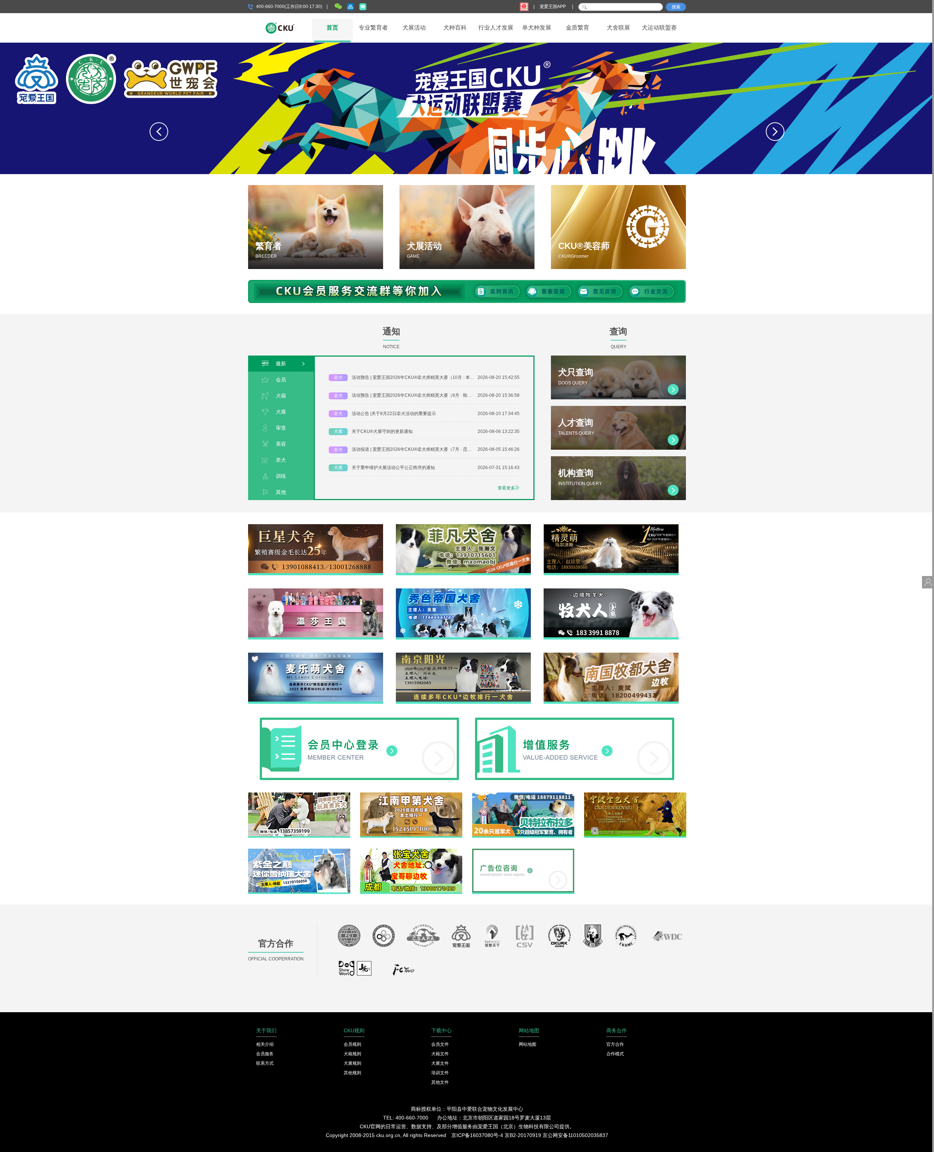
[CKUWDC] (666, 937)
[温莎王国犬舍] (315, 591)
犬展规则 (352, 1063)
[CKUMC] (626, 937)
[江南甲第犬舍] (411, 795)
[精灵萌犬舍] (611, 526)
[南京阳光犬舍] (463, 655)
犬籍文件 (440, 1053)
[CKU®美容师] (618, 227)
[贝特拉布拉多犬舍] (523, 795)
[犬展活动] (467, 227)
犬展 (281, 412)
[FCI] (349, 937)
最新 (281, 363)
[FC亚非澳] (384, 937)
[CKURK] (559, 937)
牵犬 (281, 460)
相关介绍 (265, 1044)
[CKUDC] (593, 937)
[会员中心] (359, 720)
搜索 (676, 6)
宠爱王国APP (553, 6)
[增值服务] (574, 720)
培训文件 (440, 1072)
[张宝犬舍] (411, 851)
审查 (281, 428)
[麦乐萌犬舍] (315, 655)
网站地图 (527, 1044)
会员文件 (440, 1044)
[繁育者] (315, 227)
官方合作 (615, 1044)
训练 (281, 476)
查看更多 (506, 488)
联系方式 (265, 1063)
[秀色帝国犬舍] (463, 591)
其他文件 (440, 1082)
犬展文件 (440, 1063)
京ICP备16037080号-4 (477, 1135)
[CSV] (525, 937)
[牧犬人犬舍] (611, 591)
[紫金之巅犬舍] (299, 851)
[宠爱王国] (461, 937)
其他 (281, 492)
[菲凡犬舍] (463, 526)
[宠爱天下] (492, 937)
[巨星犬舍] (315, 526)
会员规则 (352, 1044)
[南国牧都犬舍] (611, 655)
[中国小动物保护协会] (423, 937)
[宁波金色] (635, 795)
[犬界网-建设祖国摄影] (355, 971)
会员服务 (265, 1053)
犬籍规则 (352, 1053)
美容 (281, 444)
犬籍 (281, 396)
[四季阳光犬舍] (299, 795)
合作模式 (615, 1053)
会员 (281, 380)
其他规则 (352, 1072)
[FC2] (403, 971)
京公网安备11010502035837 (575, 1135)
